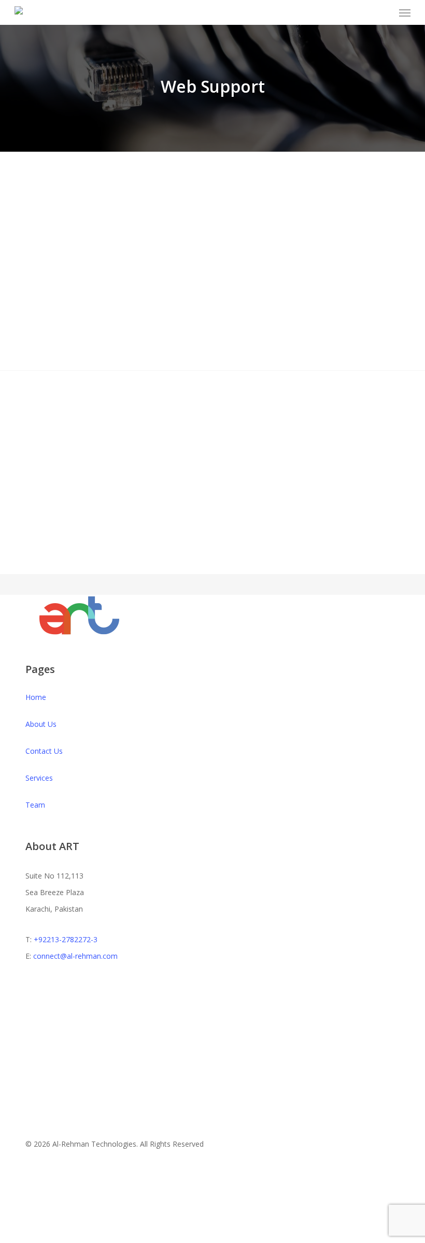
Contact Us (44, 751)
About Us (40, 724)
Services (39, 778)
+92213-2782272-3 (65, 939)
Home (35, 697)
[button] (404, 12)
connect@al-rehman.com (75, 956)
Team (35, 805)
